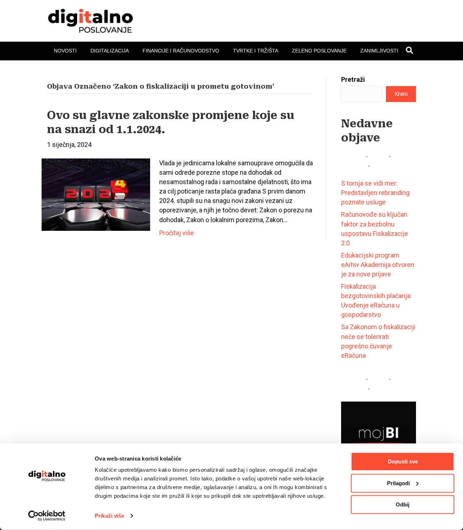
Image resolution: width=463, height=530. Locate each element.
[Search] (409, 50)
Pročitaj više (176, 233)
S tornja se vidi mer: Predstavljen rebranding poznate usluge (375, 192)
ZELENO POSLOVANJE (319, 51)
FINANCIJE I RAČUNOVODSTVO (181, 51)
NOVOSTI (65, 51)
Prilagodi (398, 483)
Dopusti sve (403, 461)
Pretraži (353, 79)
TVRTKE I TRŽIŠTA (255, 51)
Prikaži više (109, 516)
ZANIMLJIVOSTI (379, 51)
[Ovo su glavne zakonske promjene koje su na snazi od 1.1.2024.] (96, 194)
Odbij (402, 504)
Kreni (401, 93)
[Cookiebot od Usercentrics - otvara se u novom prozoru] (46, 515)
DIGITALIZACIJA (109, 51)
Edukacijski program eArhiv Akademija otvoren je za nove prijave (377, 264)
